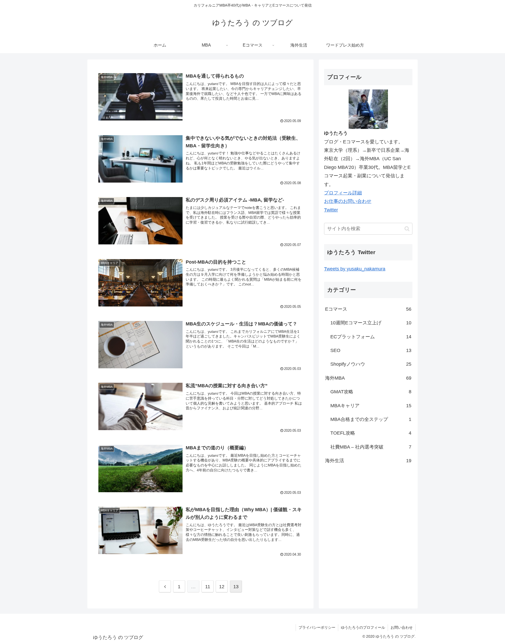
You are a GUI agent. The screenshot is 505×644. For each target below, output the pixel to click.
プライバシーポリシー (317, 627)
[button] (407, 228)
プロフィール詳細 (343, 192)
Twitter (331, 210)
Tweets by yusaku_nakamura (354, 268)
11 (207, 586)
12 (221, 586)
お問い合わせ (402, 627)
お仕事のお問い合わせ (347, 201)
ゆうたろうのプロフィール (363, 627)
